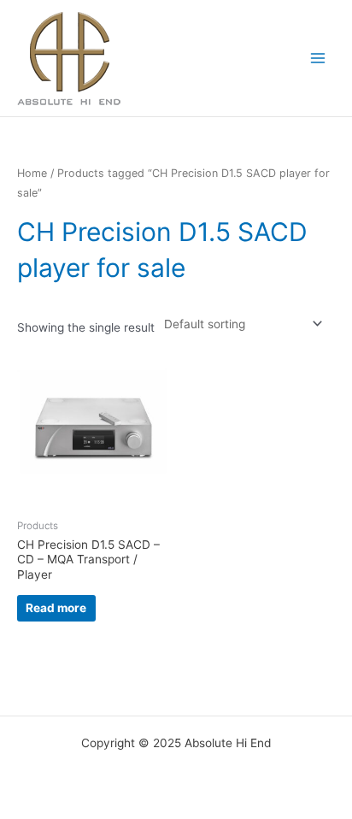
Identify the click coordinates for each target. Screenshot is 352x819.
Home (32, 173)
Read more (56, 608)
